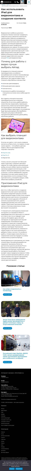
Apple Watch (4, 410)
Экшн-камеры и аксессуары (7, 425)
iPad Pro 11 (6, 155)
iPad (7, 58)
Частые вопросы (5, 448)
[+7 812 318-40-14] (18, 2)
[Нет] (29, 465)
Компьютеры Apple (5, 417)
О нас (2, 433)
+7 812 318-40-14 (4, 377)
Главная (3, 432)
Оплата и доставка (5, 435)
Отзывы (3, 446)
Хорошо (12, 468)
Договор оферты (5, 452)
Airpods (3, 414)
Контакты (3, 450)
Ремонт (3, 443)
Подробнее (19, 468)
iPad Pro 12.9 (6, 152)
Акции (2, 441)
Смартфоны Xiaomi (5, 421)
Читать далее (7, 294)
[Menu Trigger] (29, 2)
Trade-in (3, 437)
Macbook (3, 416)
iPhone (2, 408)
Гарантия (3, 439)
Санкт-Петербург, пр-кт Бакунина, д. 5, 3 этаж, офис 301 (13, 393)
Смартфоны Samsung (6, 419)
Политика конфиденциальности (8, 399)
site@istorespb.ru (5, 381)
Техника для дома (5, 423)
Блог (2, 445)
